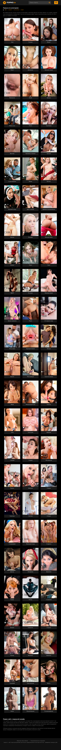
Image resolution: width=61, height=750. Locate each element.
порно (11, 2)
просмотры (16, 9)
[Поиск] (49, 2)
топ (5, 9)
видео (22, 9)
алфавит (10, 9)
